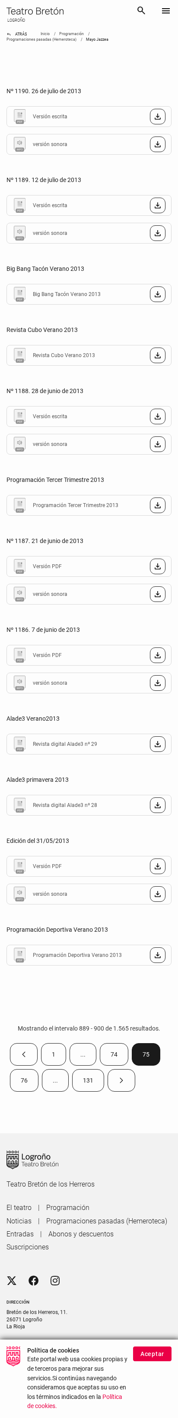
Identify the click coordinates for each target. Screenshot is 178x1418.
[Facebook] (34, 1281)
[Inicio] (68, 11)
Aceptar (152, 1353)
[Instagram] (55, 1281)
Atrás (16, 34)
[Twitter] (11, 1281)
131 (93, 1082)
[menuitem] (19, 1208)
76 (29, 1082)
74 (119, 1056)
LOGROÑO (15, 20)
